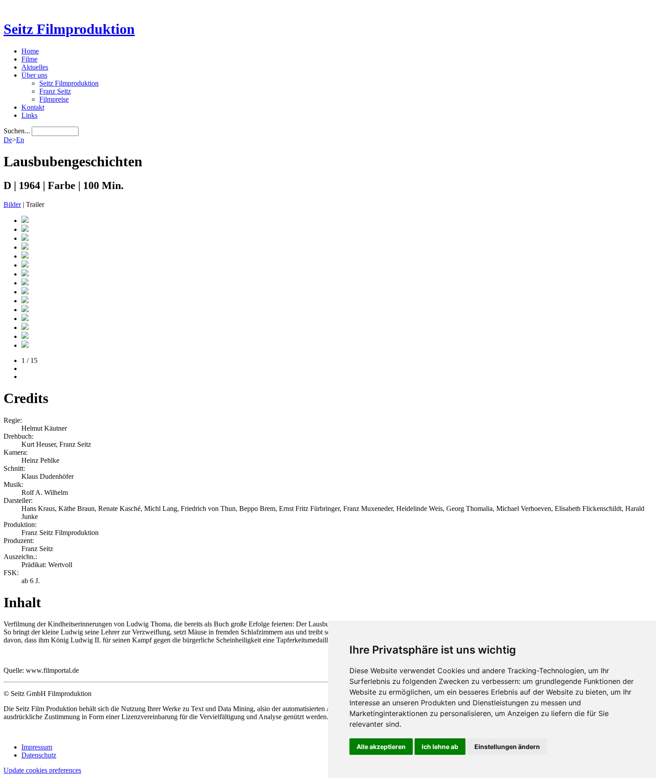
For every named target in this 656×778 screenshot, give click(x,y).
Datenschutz (38, 755)
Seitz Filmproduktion (69, 29)
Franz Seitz (55, 91)
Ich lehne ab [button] (440, 746)
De (8, 140)
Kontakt (32, 107)
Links (29, 115)
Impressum (36, 747)
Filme (29, 59)
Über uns (34, 75)
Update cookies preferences (42, 770)
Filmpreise (54, 99)
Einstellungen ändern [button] (507, 746)
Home (30, 51)
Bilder (12, 204)
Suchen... (17, 131)
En (20, 140)
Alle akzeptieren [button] (381, 746)
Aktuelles (34, 67)
